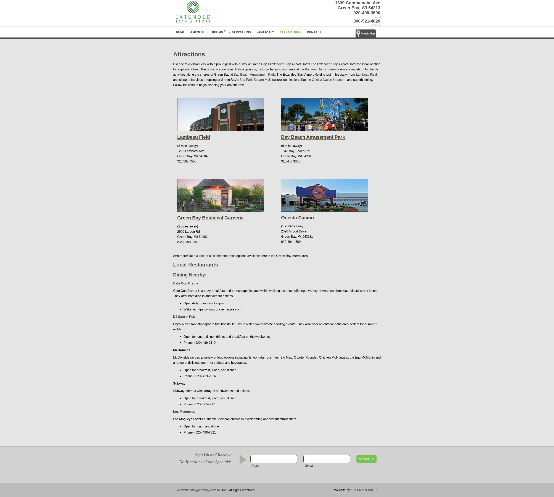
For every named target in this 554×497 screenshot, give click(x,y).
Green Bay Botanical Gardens (210, 218)
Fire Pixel (357, 490)
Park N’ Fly (265, 32)
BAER (372, 490)
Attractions (290, 32)
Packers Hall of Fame (320, 69)
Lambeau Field (366, 74)
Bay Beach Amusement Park (254, 74)
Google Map (368, 35)
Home (180, 32)
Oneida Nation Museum (328, 79)
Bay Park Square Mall (255, 79)
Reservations (240, 32)
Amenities (198, 32)
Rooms (217, 32)
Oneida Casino (297, 217)
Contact (314, 32)
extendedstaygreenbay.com (196, 490)
